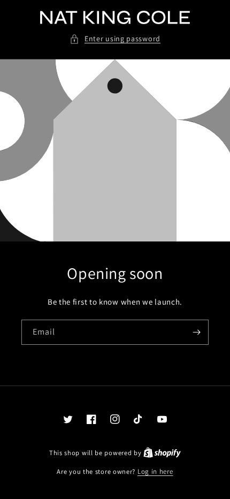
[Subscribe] (196, 332)
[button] (115, 39)
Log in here (155, 471)
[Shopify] (162, 452)
